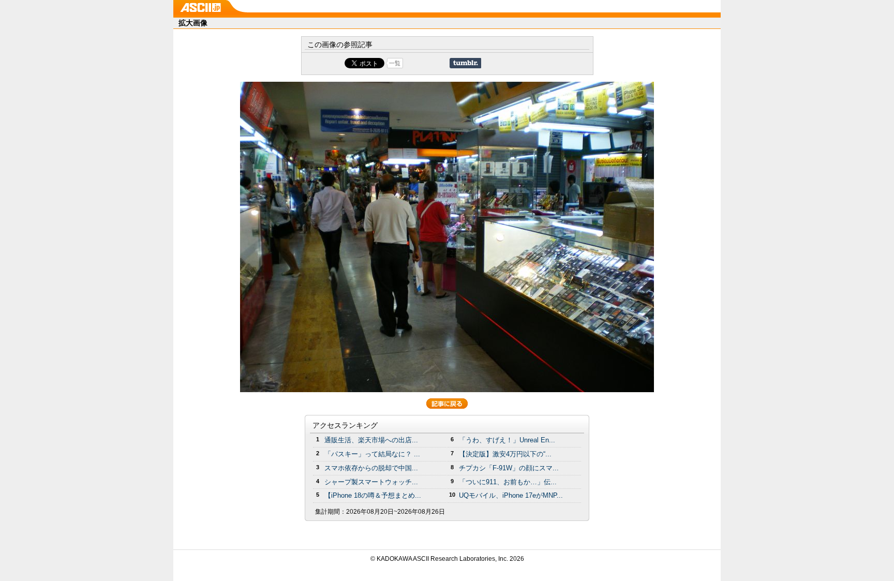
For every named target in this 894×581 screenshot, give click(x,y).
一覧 (394, 63)
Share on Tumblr (465, 63)
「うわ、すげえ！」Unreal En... (507, 440)
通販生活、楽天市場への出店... (371, 440)
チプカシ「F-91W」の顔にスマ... (509, 468)
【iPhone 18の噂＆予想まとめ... (372, 495)
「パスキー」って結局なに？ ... (372, 454)
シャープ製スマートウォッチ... (371, 482)
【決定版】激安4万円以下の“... (505, 454)
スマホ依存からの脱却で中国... (371, 468)
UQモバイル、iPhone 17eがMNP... (511, 495)
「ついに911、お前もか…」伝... (508, 482)
